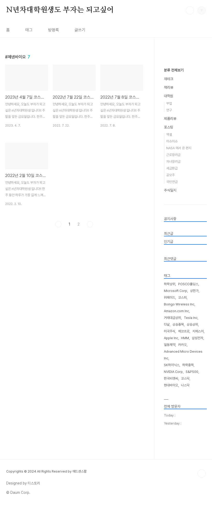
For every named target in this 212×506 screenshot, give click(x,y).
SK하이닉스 (171, 365)
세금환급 (172, 168)
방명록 (53, 30)
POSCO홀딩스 (188, 284)
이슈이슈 (172, 141)
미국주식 (169, 331)
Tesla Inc (191, 318)
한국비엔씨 (171, 378)
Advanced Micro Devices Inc (183, 355)
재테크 (168, 79)
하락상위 (169, 284)
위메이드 (169, 297)
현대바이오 (171, 385)
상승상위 (192, 324)
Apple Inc (171, 338)
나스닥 (185, 385)
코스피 (182, 297)
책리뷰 (168, 87)
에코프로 (184, 331)
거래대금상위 (172, 318)
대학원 (168, 96)
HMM (185, 338)
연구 (169, 110)
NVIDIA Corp (173, 372)
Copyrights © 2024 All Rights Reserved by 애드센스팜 (46, 471)
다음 (90, 224)
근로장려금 (173, 155)
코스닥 (185, 378)
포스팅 (168, 127)
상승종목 (178, 324)
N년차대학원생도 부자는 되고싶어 (60, 10)
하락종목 (188, 365)
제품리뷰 (170, 119)
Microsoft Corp (175, 291)
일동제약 (169, 345)
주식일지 (170, 190)
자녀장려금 (173, 161)
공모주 (170, 175)
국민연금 (172, 182)
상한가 (194, 291)
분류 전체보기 (174, 70)
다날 (167, 324)
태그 (29, 30)
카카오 (182, 345)
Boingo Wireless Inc (179, 304)
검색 (190, 10)
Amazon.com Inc (176, 311)
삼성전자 (197, 338)
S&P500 (192, 372)
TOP (202, 473)
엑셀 (169, 134)
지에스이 (198, 331)
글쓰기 (79, 30)
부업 (169, 103)
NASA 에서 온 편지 (178, 148)
